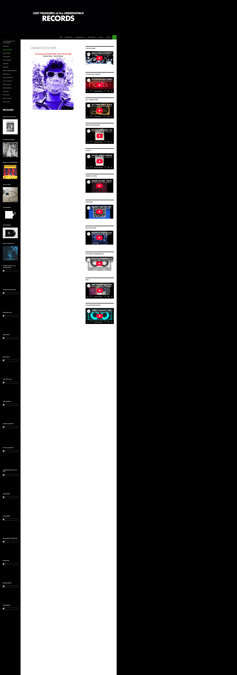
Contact (108, 37)
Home (60, 37)
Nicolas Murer (7, 60)
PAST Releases (91, 37)
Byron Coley (6, 101)
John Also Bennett (8, 77)
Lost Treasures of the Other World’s (9, 42)
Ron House (6, 91)
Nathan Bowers (7, 88)
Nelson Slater (6, 53)
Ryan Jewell (6, 46)
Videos (100, 37)
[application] (100, 85)
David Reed (5, 67)
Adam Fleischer (7, 49)
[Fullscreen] (111, 91)
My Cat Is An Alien (7, 81)
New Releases (68, 37)
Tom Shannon (6, 56)
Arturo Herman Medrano (10, 70)
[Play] (88, 91)
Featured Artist (80, 37)
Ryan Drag (5, 63)
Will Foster (6, 94)
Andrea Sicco (6, 74)
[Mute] (108, 91)
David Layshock (7, 84)
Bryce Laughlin (7, 98)
